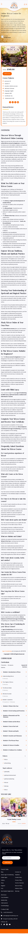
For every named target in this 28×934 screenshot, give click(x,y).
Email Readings (5, 905)
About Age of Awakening (7, 874)
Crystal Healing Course (14, 819)
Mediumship (4, 900)
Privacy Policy (18, 880)
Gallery (3, 880)
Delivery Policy (18, 888)
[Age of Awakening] (14, 5)
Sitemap (17, 891)
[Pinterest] (15, 102)
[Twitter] (13, 102)
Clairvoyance (4, 903)
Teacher (6, 36)
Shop (2, 883)
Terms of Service (19, 883)
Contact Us (18, 872)
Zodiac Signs (4, 877)
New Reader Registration (7, 891)
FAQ (2, 888)
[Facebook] (10, 102)
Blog (2, 872)
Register (3, 885)
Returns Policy (18, 885)
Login (24, 4)
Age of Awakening (6, 651)
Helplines (17, 874)
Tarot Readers (4, 897)
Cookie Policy (18, 877)
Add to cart (14, 807)
